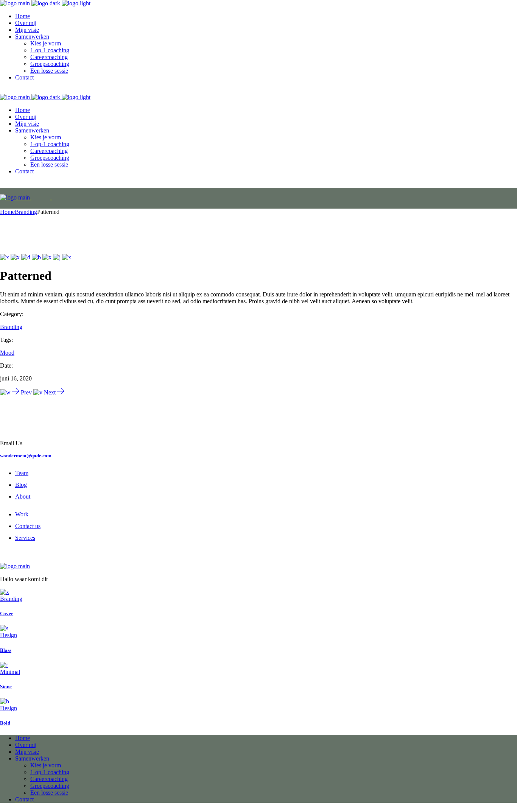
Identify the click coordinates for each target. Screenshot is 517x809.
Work (21, 514)
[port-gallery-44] (5, 257)
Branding (11, 327)
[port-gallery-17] (26, 257)
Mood (7, 352)
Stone (6, 686)
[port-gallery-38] (16, 257)
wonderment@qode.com (25, 455)
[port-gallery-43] (66, 257)
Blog (21, 485)
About (22, 496)
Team (21, 473)
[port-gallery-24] (57, 257)
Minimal (10, 672)
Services (25, 538)
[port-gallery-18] (37, 257)
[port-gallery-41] (47, 257)
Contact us (27, 526)
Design (8, 635)
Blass (5, 650)
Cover (6, 613)
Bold (5, 723)
